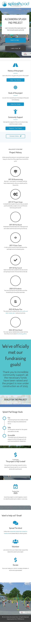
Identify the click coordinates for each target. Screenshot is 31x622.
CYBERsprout (20, 619)
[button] (15, 40)
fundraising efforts (22, 333)
